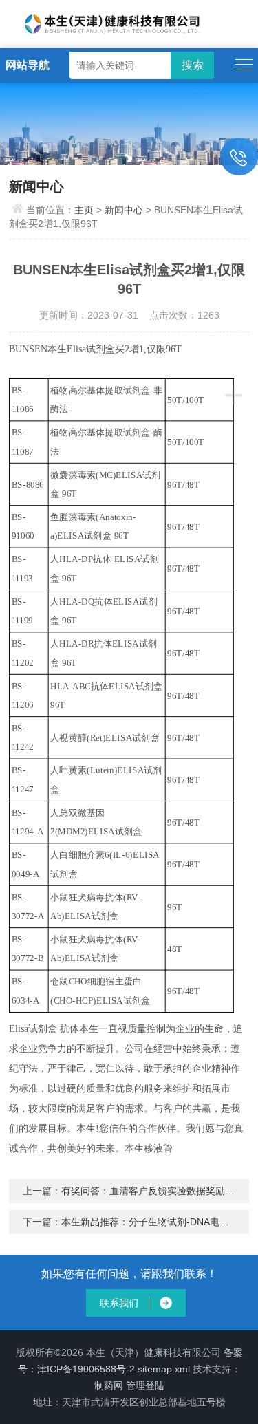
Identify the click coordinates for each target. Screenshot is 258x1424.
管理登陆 (145, 1385)
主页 (84, 209)
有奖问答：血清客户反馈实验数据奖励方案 (152, 1190)
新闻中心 (124, 209)
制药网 (108, 1385)
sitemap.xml (164, 1368)
